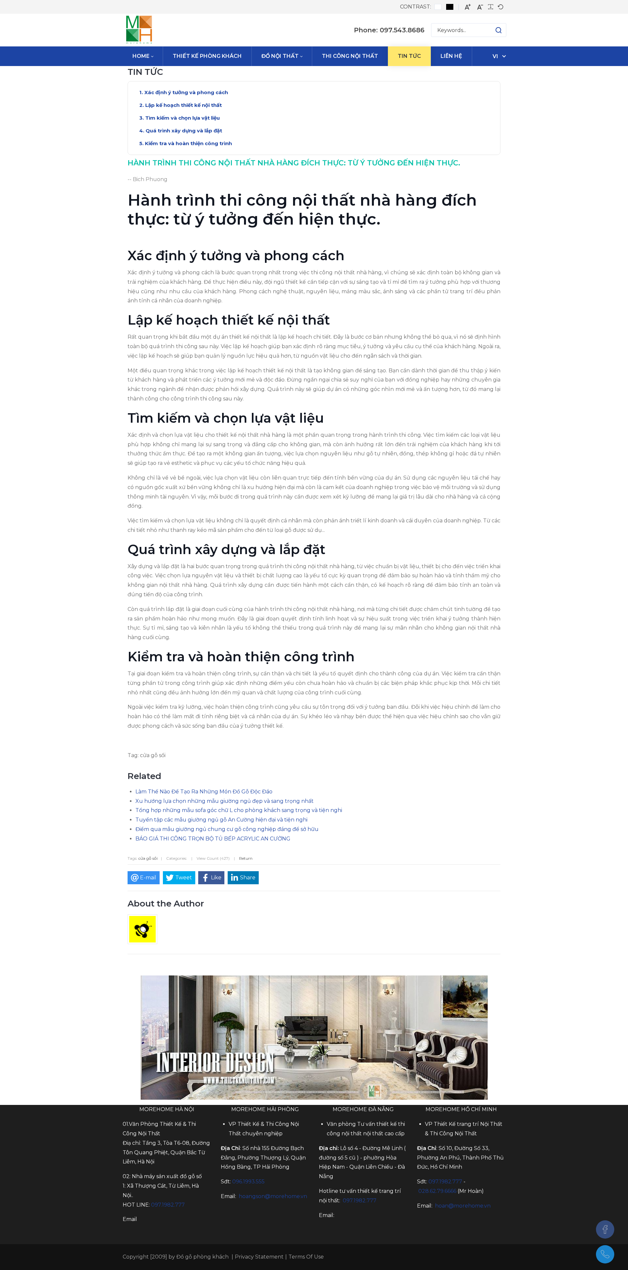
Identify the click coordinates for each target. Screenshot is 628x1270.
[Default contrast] (438, 7)
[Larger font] (467, 7)
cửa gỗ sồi (148, 858)
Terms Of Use (306, 1257)
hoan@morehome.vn (463, 1206)
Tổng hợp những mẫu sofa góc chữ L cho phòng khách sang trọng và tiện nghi (238, 810)
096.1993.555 (248, 1181)
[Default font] (500, 7)
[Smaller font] (480, 7)
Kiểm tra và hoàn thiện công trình (188, 143)
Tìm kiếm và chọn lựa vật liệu (182, 118)
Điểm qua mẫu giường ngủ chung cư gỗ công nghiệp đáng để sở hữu (227, 829)
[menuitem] (143, 56)
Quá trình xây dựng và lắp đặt (184, 130)
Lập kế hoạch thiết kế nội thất (183, 105)
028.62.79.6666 (437, 1191)
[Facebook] (605, 1229)
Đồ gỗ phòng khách (202, 1257)
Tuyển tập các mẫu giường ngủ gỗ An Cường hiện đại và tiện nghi (221, 820)
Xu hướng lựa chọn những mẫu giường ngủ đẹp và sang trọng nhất (224, 801)
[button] (492, 30)
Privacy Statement (259, 1257)
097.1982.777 (445, 1181)
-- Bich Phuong (147, 179)
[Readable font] (491, 7)
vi (495, 56)
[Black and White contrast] (449, 7)
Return (246, 858)
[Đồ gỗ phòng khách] (139, 30)
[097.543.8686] (605, 1254)
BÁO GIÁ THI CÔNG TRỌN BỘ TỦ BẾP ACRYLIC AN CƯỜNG (212, 839)
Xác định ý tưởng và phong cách (186, 92)
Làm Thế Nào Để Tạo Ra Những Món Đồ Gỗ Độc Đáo (203, 791)
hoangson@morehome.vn (273, 1196)
